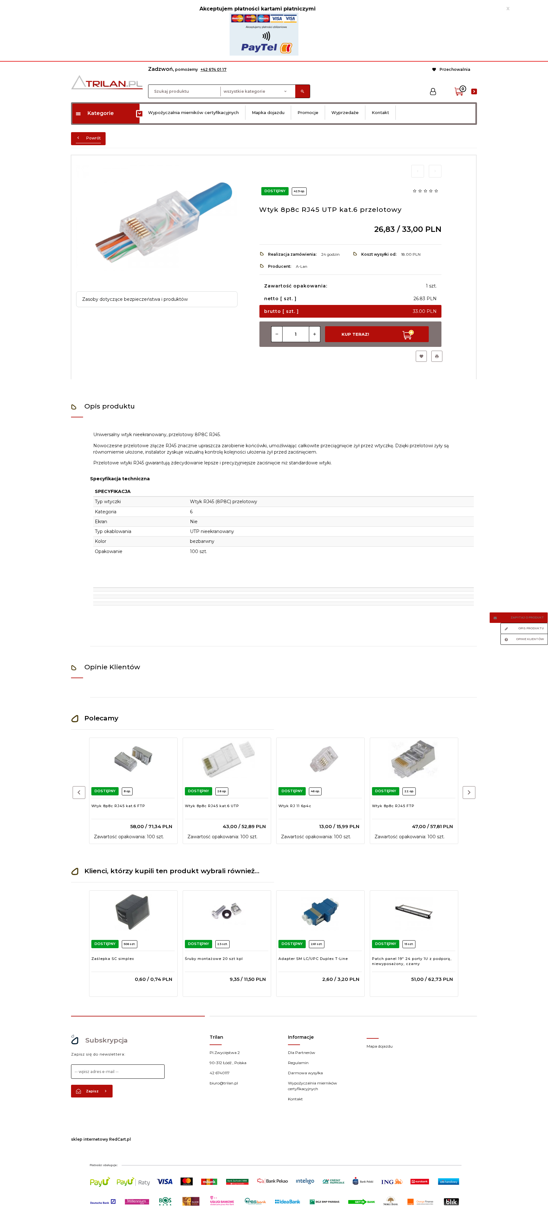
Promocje (307, 112)
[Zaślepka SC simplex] (133, 912)
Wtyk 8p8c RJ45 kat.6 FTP (118, 806)
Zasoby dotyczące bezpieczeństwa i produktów (135, 299)
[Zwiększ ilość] (314, 334)
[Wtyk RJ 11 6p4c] (320, 759)
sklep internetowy (89, 1139)
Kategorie (101, 113)
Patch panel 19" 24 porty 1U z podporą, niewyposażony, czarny (412, 961)
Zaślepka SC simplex (112, 958)
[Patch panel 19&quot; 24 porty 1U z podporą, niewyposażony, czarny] (414, 912)
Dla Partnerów (301, 1052)
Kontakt (380, 112)
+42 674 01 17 (213, 69)
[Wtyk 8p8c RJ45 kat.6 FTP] (133, 759)
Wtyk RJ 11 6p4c (294, 806)
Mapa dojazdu (380, 1046)
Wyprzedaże (345, 112)
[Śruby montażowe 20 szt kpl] (226, 912)
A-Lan (301, 266)
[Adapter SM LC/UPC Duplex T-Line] (320, 912)
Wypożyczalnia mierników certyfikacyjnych (193, 112)
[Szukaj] (302, 91)
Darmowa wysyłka (305, 1072)
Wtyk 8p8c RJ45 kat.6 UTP (212, 806)
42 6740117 (220, 1072)
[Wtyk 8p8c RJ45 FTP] (414, 759)
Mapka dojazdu (268, 112)
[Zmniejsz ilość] (277, 334)
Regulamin (298, 1062)
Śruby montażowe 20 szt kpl (214, 958)
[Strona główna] (107, 81)
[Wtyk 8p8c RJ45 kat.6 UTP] (226, 759)
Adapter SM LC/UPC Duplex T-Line (313, 958)
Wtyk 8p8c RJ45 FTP (393, 806)
